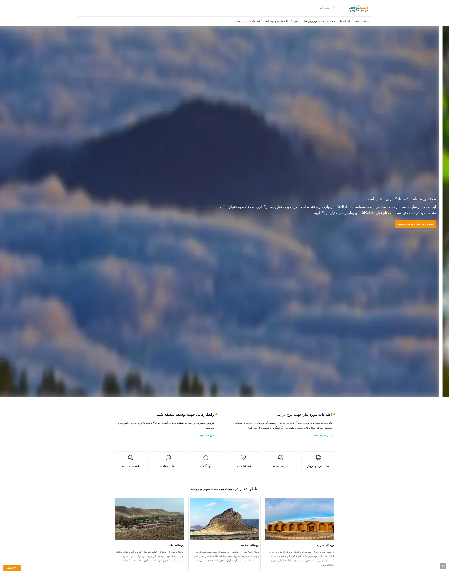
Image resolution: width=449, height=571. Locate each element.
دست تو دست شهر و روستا (319, 21)
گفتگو (9, 568)
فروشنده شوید (206, 435)
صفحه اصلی (362, 21)
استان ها (345, 21)
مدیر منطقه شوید (323, 435)
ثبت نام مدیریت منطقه (247, 21)
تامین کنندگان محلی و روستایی (282, 21)
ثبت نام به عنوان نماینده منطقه (415, 223)
